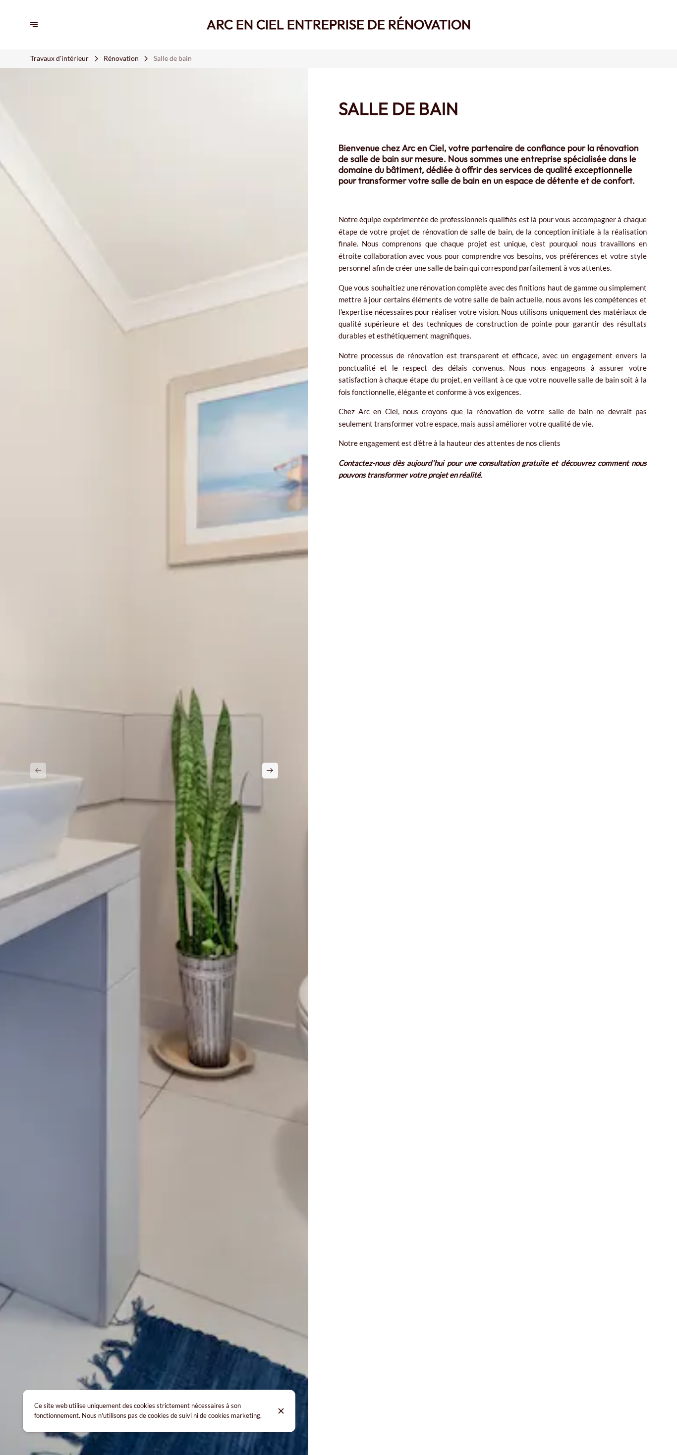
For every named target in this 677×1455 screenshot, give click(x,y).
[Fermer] (281, 1411)
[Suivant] (270, 770)
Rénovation (121, 58)
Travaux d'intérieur (59, 58)
